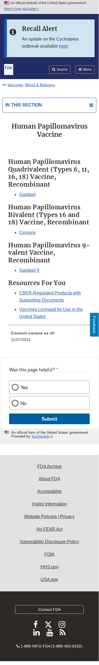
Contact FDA (49, 609)
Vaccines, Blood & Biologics (31, 85)
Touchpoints (40, 436)
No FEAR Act (49, 529)
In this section (23, 105)
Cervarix (27, 232)
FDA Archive (49, 466)
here (63, 46)
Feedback (94, 324)
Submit (49, 418)
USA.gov (49, 579)
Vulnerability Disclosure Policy (49, 541)
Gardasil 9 (29, 270)
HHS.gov (49, 567)
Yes (24, 387)
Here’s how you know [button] (20, 9)
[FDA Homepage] (8, 69)
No (23, 403)
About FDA (49, 478)
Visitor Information (49, 504)
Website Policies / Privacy (49, 516)
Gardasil (27, 194)
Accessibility (49, 491)
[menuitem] (49, 338)
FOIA (49, 554)
